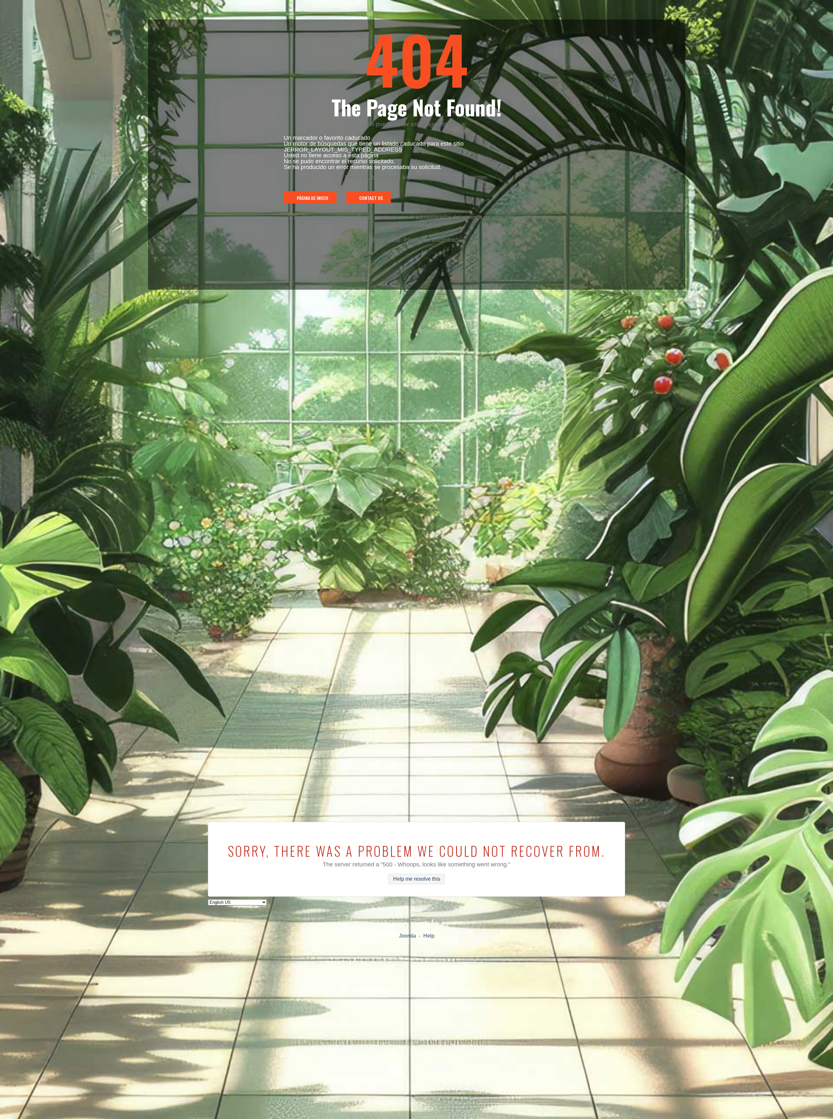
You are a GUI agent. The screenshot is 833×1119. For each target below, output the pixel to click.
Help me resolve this (416, 879)
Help (428, 936)
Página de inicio (312, 197)
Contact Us (371, 197)
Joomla (407, 936)
